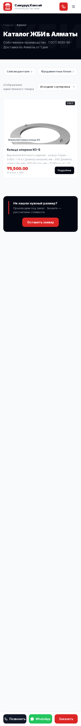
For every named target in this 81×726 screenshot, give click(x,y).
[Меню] (73, 6)
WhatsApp (43, 719)
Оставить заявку (40, 222)
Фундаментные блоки (57, 71)
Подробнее (64, 170)
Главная (8, 25)
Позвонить (17, 719)
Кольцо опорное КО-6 (23, 149)
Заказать (66, 719)
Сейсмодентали (19, 71)
